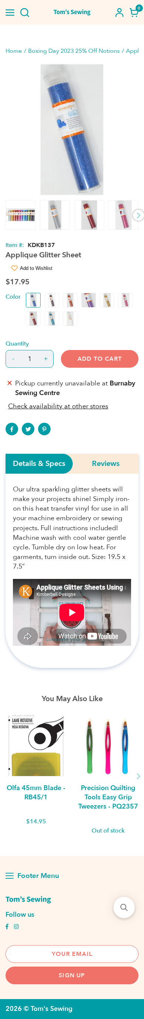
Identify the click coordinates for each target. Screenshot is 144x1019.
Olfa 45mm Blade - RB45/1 (36, 792)
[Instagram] (16, 927)
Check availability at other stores (58, 406)
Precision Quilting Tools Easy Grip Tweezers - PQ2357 (108, 797)
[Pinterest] (44, 429)
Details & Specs (39, 463)
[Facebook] (12, 429)
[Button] (24, 12)
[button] (124, 907)
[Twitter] (28, 429)
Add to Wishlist (36, 268)
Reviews (106, 463)
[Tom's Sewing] (72, 12)
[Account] (119, 12)
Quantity (17, 344)
